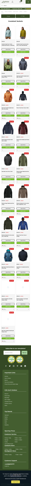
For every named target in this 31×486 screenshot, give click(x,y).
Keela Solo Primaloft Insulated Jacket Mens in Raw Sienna (7, 108)
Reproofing (7, 397)
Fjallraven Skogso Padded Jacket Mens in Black (8, 204)
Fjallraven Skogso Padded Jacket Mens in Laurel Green (23, 172)
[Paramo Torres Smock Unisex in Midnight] (23, 224)
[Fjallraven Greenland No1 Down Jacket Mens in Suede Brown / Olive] (23, 192)
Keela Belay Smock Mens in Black (7, 171)
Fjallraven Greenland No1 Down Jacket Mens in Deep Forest (8, 236)
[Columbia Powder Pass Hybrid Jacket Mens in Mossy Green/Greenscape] (23, 33)
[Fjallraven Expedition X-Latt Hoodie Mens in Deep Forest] (23, 287)
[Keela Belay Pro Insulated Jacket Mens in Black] (23, 255)
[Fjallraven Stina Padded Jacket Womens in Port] (23, 128)
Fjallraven (7, 415)
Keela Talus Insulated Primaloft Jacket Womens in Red (8, 331)
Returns (6, 380)
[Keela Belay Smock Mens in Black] (8, 160)
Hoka (6, 423)
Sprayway (7, 425)
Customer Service (8, 403)
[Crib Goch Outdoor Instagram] (13, 366)
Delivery (6, 376)
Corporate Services (8, 401)
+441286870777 (9, 464)
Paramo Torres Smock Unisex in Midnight (22, 236)
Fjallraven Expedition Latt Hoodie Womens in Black (7, 299)
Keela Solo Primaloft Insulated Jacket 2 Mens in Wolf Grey (23, 77)
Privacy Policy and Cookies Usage (11, 384)
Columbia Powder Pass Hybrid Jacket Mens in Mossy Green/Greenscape (22, 45)
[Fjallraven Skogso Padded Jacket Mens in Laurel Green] (23, 160)
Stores (6, 405)
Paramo (6, 417)
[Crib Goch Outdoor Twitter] (9, 366)
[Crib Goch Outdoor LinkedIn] (25, 366)
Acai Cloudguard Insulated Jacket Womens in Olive (7, 77)
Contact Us (7, 466)
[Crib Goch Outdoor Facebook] (6, 366)
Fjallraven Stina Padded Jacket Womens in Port (23, 140)
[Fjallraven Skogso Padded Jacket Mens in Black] (8, 192)
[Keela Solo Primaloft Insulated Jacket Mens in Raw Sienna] (8, 96)
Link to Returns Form (9, 443)
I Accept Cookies (15, 481)
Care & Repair (7, 399)
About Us (6, 393)
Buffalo (6, 419)
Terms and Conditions (9, 382)
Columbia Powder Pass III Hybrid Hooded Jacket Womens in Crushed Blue (8, 45)
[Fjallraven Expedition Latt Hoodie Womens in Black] (8, 287)
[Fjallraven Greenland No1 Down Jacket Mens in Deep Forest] (8, 224)
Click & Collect (8, 378)
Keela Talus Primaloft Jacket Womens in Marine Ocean (8, 268)
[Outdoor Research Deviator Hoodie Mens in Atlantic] (8, 128)
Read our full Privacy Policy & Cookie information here (15, 478)
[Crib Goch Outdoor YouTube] (21, 366)
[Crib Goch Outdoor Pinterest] (17, 366)
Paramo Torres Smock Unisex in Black (23, 107)
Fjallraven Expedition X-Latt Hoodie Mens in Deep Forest (22, 299)
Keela (6, 421)
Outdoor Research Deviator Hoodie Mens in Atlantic (7, 140)
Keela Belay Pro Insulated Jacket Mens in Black (23, 268)
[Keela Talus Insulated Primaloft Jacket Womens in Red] (8, 319)
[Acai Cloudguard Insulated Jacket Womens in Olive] (8, 64)
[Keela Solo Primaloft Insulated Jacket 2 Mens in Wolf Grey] (23, 64)
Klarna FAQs (7, 395)
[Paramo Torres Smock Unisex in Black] (23, 96)
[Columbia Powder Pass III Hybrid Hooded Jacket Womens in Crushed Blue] (8, 33)
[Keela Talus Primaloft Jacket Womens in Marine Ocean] (8, 255)
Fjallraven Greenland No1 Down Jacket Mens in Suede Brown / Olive (23, 204)
